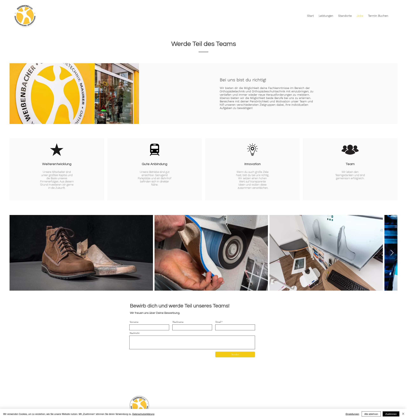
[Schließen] (403, 413)
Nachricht (134, 333)
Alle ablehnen (371, 414)
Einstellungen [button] (352, 414)
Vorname (134, 322)
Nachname (178, 322)
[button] (326, 15)
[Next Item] (392, 253)
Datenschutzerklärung (143, 414)
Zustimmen (391, 414)
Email (218, 322)
